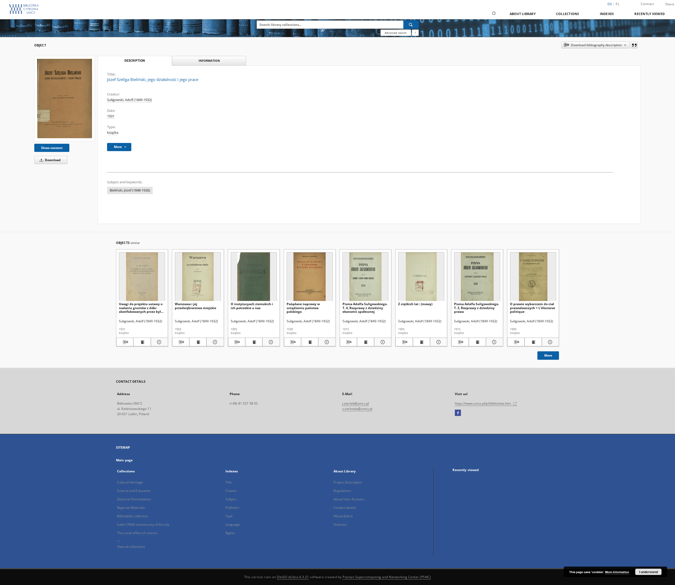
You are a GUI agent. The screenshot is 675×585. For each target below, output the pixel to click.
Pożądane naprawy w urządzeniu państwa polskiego (303, 308)
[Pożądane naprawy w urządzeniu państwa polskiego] (309, 276)
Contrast (647, 4)
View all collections (131, 546)
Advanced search (396, 33)
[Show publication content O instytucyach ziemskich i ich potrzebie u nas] (253, 342)
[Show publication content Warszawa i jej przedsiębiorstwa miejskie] (198, 342)
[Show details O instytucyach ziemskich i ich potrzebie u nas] (270, 342)
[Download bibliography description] (125, 342)
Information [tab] (209, 61)
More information (617, 572)
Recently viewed (649, 14)
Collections (567, 14)
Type (229, 516)
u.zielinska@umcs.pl (357, 408)
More (548, 355)
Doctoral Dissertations (134, 499)
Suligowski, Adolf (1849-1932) (129, 100)
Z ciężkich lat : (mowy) (415, 304)
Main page (124, 460)
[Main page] (493, 14)
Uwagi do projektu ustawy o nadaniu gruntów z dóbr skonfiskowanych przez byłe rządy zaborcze (141, 308)
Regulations (342, 490)
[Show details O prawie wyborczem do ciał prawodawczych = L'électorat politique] (549, 342)
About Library (523, 14)
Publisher (232, 507)
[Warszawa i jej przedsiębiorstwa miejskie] (198, 276)
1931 (110, 116)
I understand (648, 571)
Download (52, 160)
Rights (230, 533)
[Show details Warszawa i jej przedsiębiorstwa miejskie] (214, 342)
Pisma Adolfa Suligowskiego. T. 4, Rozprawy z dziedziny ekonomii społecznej (365, 308)
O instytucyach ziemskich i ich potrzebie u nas (252, 306)
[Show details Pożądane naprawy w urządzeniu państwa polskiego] (326, 342)
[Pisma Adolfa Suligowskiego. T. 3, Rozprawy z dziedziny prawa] (477, 276)
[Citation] (634, 45)
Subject (231, 499)
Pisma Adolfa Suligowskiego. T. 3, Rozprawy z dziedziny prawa (476, 308)
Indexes (607, 14)
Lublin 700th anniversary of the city (143, 524)
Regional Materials (131, 507)
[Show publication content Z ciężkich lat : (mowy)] (421, 342)
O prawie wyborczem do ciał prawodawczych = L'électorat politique (532, 308)
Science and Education (134, 490)
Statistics (340, 524)
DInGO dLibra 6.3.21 (293, 577)
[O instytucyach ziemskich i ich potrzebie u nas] (254, 276)
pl (617, 4)
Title (228, 482)
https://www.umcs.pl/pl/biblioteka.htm (483, 403)
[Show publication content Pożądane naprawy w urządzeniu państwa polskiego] (309, 342)
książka (112, 132)
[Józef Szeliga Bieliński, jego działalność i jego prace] (64, 98)
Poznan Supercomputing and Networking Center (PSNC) (387, 577)
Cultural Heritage (130, 482)
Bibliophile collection (132, 516)
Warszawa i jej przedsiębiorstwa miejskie (195, 306)
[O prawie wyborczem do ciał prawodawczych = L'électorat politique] (533, 276)
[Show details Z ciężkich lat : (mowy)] (438, 342)
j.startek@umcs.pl (355, 403)
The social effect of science (137, 533)
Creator (231, 490)
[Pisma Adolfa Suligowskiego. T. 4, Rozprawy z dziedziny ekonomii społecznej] (365, 276)
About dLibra (343, 516)
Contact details (345, 507)
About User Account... (350, 499)
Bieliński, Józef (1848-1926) (130, 190)
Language (232, 524)
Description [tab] (134, 61)
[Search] (411, 24)
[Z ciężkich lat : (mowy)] (421, 276)
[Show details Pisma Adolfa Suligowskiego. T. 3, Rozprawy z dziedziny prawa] (493, 342)
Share (669, 4)
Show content (51, 148)
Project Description (348, 482)
